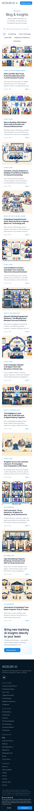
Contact (4, 779)
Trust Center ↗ (6, 759)
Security (4, 785)
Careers (4, 772)
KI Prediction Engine (8, 689)
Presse (4, 756)
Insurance (5, 718)
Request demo (6, 782)
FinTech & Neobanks (8, 721)
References (5, 750)
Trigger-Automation (8, 695)
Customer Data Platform (9, 686)
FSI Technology (7, 724)
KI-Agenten (5, 704)
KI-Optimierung (6, 698)
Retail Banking (6, 712)
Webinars (5, 744)
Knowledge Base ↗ (8, 747)
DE (17, 3)
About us (5, 766)
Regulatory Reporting (8, 701)
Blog (3, 737)
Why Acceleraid (7, 769)
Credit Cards (6, 715)
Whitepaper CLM (7, 753)
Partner (4, 776)
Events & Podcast (7, 740)
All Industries (6, 730)
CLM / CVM (5, 692)
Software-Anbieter (8, 727)
